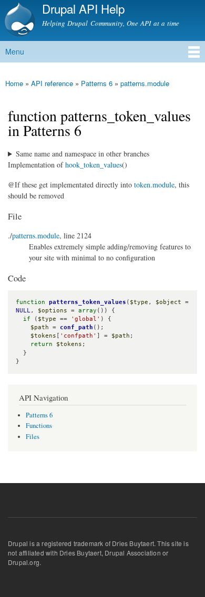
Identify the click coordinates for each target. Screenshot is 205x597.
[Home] (18, 20)
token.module (154, 185)
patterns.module (144, 83)
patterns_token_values (87, 302)
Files (32, 436)
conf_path (76, 327)
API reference (52, 83)
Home (14, 83)
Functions (39, 425)
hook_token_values (93, 165)
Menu (14, 51)
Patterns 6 (96, 83)
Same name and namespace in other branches (82, 154)
